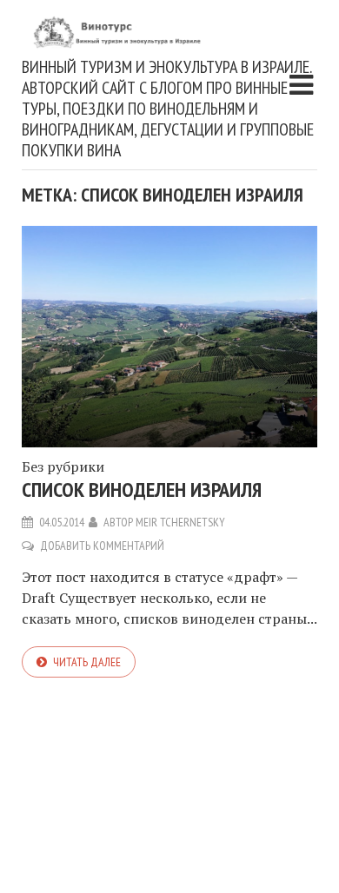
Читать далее (87, 662)
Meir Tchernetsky (180, 522)
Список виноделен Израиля (142, 489)
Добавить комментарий (102, 545)
